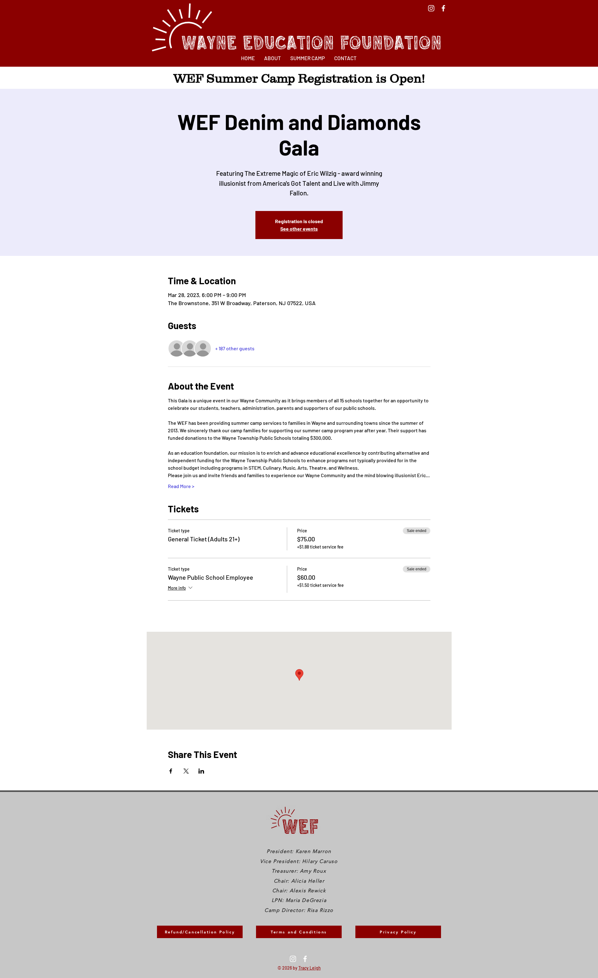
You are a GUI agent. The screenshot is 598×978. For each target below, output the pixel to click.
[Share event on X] (186, 771)
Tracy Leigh (309, 968)
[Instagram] (431, 8)
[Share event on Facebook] (171, 771)
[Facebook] (443, 8)
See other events (299, 229)
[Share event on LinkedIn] (201, 771)
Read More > (181, 486)
